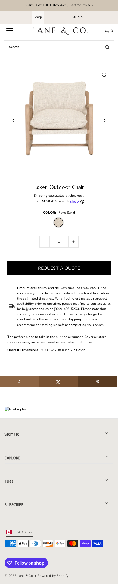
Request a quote (59, 268)
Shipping (40, 195)
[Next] (104, 120)
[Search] (107, 46)
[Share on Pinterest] (97, 381)
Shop (38, 17)
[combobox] (59, 46)
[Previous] (13, 120)
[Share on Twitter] (58, 381)
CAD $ (21, 532)
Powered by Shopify (52, 576)
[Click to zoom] (104, 75)
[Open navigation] (9, 31)
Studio (77, 17)
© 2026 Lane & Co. (19, 576)
